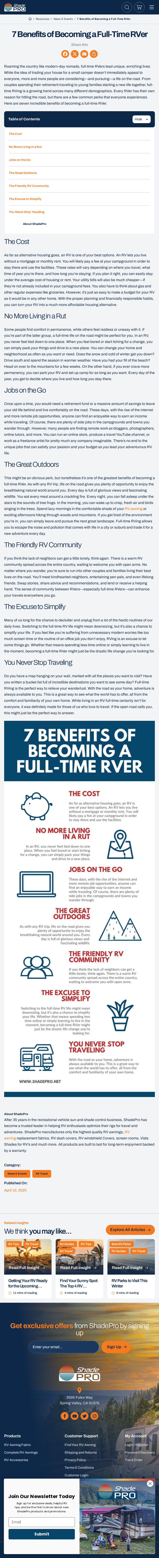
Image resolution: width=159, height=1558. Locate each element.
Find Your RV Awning (80, 1445)
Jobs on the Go (20, 159)
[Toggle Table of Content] (141, 119)
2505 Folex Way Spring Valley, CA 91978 (79, 1400)
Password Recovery (140, 1452)
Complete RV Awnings (21, 1452)
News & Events (17, 1173)
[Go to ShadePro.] (30, 19)
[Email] (84, 54)
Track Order (134, 1460)
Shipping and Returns (81, 1452)
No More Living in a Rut (25, 146)
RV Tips (13, 1244)
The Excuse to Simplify (25, 199)
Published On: (16, 1183)
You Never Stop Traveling (27, 212)
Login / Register (136, 1445)
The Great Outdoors (23, 172)
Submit (41, 1534)
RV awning (133, 509)
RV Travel (42, 1173)
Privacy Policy (75, 1460)
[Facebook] (65, 54)
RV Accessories (16, 1460)
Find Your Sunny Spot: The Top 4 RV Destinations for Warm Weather (79, 1283)
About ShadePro (34, 224)
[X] (75, 54)
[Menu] (151, 7)
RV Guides (67, 1244)
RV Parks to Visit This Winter (129, 1283)
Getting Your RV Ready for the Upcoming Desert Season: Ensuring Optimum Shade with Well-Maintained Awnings (27, 1283)
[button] (127, 7)
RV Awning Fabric (17, 1445)
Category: (12, 1165)
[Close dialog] (150, 1483)
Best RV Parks (121, 1244)
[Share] (94, 54)
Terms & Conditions (79, 1467)
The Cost (15, 133)
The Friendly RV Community (29, 185)
